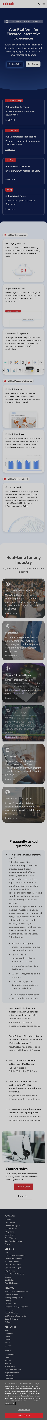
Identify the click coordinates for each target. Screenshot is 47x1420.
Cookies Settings (24, 1410)
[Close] (42, 683)
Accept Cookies (24, 1415)
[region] (23, 1400)
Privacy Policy (10, 1403)
